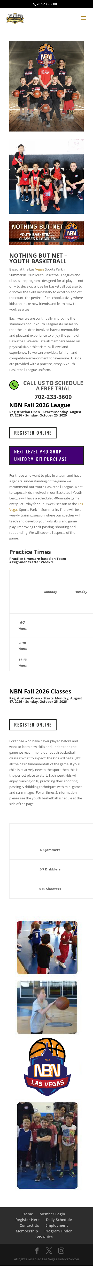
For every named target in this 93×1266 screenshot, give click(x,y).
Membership (27, 1231)
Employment (56, 1225)
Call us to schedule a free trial (53, 385)
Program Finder (58, 1231)
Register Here (28, 1219)
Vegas (39, 269)
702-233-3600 (47, 4)
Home (27, 1213)
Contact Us (29, 1225)
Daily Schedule (59, 1219)
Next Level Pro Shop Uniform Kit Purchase (40, 455)
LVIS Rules (44, 1236)
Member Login (52, 1213)
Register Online (33, 432)
